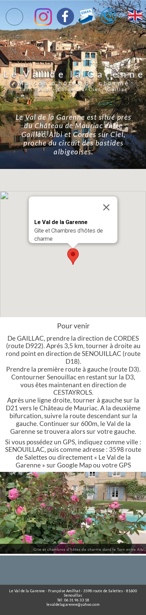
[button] (73, 256)
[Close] (106, 207)
